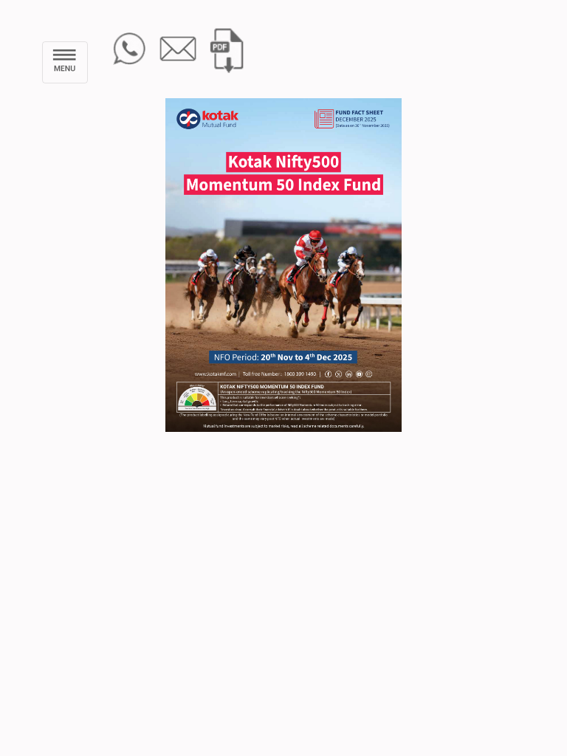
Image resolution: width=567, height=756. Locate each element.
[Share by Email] (178, 47)
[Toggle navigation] (65, 62)
